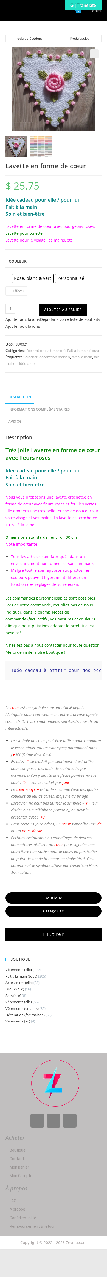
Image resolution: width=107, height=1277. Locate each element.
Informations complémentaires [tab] (39, 409)
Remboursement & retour (32, 1226)
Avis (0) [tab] (14, 421)
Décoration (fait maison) (46, 350)
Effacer (18, 290)
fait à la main (82, 356)
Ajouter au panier (63, 309)
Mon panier (19, 1167)
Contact (17, 1158)
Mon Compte (21, 1176)
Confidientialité (23, 1218)
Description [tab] (19, 397)
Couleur (18, 261)
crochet (31, 356)
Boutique (18, 1150)
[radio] (32, 278)
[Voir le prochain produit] (98, 38)
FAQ (13, 1201)
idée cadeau (29, 363)
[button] (94, 53)
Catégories (53, 911)
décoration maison (54, 356)
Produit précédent (28, 38)
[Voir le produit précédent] (9, 38)
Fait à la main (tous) (83, 350)
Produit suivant (81, 38)
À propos (17, 1209)
